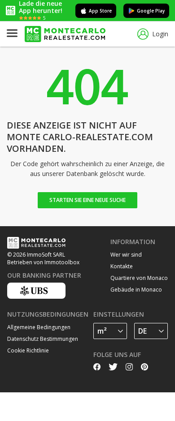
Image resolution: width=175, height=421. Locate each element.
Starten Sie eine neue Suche (87, 200)
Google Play (151, 11)
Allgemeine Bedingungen (38, 327)
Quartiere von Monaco (139, 278)
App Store (100, 11)
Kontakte (121, 266)
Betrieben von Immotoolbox (43, 262)
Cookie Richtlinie (28, 350)
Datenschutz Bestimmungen (42, 339)
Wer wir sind (126, 254)
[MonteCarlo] (65, 34)
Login (160, 34)
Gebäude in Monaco (136, 289)
